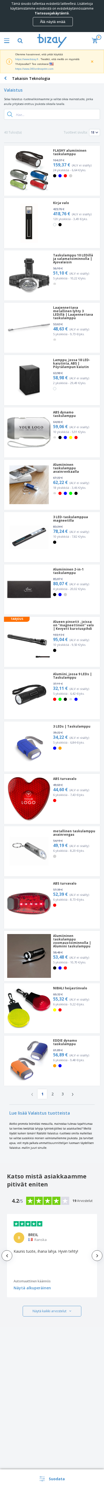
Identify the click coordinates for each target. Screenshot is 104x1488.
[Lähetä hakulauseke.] (10, 114)
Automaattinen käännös (32, 1281)
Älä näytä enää (52, 21)
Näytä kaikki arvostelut (49, 1311)
